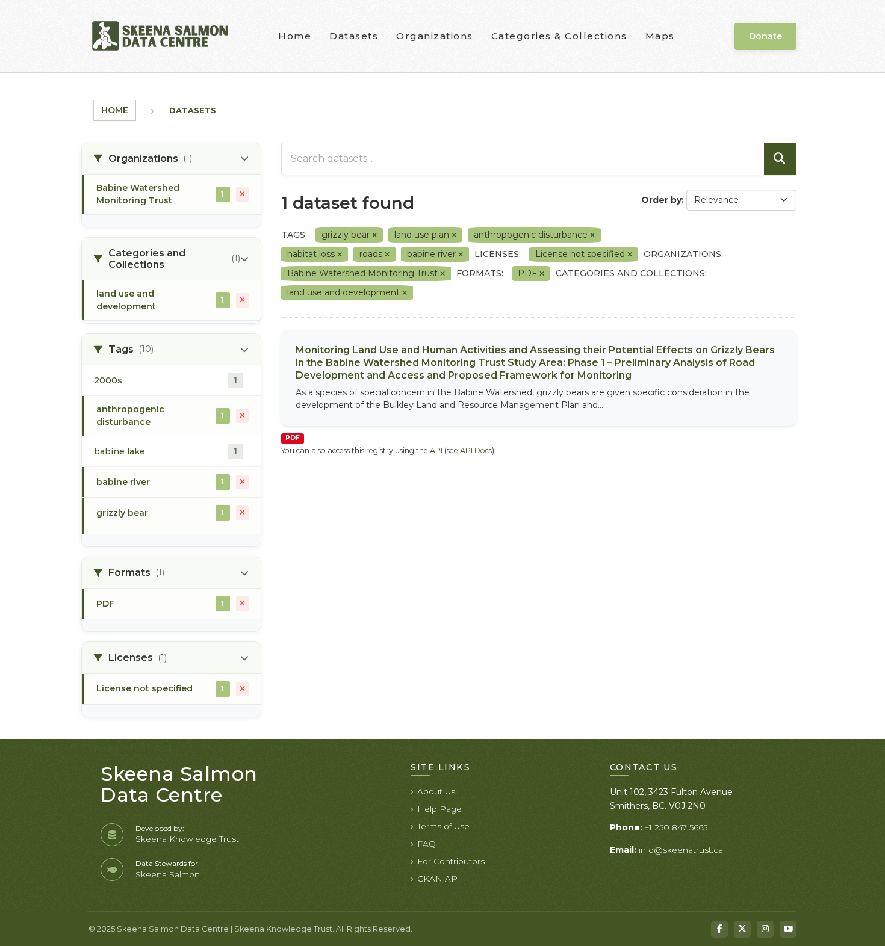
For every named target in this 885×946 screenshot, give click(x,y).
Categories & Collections (559, 36)
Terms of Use (443, 826)
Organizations (434, 36)
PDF (292, 438)
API (436, 450)
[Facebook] (719, 929)
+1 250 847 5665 (676, 827)
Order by (661, 199)
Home (294, 36)
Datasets (353, 36)
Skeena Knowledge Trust (187, 839)
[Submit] (780, 159)
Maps (660, 36)
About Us (436, 791)
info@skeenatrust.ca (681, 850)
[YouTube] (788, 929)
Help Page (439, 809)
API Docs (476, 450)
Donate (765, 36)
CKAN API (439, 878)
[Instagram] (765, 929)
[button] (171, 159)
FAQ (426, 844)
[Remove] (374, 235)
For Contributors (451, 861)
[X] (742, 929)
